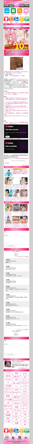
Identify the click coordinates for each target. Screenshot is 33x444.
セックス (16, 400)
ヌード (25, 408)
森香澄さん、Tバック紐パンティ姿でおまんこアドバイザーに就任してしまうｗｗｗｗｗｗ (24, 199)
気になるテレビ (16, 393)
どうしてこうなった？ (25, 401)
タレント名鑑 (16, 22)
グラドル (8, 392)
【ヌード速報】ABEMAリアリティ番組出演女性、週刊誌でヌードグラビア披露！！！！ (8, 187)
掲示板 (19, 14)
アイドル (16, 410)
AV (16, 419)
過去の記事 (11, 22)
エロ (25, 373)
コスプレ (25, 394)
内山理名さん (24, 80)
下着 (25, 414)
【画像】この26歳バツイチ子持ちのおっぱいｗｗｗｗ (16, 98)
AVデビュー (16, 416)
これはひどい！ (8, 389)
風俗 (26, 14)
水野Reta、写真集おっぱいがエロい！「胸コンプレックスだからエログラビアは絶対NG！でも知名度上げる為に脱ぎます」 (8, 227)
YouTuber (25, 405)
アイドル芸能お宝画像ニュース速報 (16, 75)
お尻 (8, 403)
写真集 (8, 415)
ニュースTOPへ (6, 22)
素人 (16, 413)
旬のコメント (21, 22)
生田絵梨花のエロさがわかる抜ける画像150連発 (15, 106)
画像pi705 (16, 397)
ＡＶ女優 (8, 400)
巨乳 (16, 373)
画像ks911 (16, 376)
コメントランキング (27, 22)
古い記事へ (7, 163)
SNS (16, 379)
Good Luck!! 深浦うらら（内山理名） (13, 138)
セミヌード (25, 397)
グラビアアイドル (25, 384)
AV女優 (8, 386)
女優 (20, 158)
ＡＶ (25, 418)
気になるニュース (8, 407)
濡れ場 (8, 376)
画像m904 (27, 158)
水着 (16, 407)
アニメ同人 (6, 14)
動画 (8, 418)
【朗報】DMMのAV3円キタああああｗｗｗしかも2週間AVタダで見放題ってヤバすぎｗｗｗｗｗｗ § (16, 226)
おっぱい (10, 158)
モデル (25, 391)
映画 (25, 421)
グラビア (8, 380)
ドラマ (14, 158)
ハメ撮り (8, 421)
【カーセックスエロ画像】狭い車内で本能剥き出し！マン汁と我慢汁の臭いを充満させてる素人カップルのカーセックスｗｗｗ (16, 103)
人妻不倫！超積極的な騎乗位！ (20, 365)
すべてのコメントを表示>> (23, 256)
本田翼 (23, 158)
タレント (25, 380)
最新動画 (13, 14)
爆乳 (8, 412)
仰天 (25, 377)
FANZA (16, 403)
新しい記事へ (25, 165)
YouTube (8, 372)
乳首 (8, 396)
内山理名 (17, 158)
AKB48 (16, 389)
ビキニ (25, 411)
